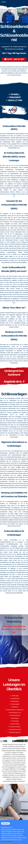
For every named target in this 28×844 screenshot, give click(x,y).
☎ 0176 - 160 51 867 (14, 59)
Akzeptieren (5, 823)
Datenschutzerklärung (6, 841)
